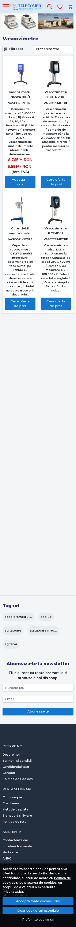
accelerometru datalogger (26, 617)
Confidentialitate (16, 767)
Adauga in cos (20, 181)
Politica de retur (15, 822)
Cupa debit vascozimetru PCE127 (20, 231)
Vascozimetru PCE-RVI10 (56, 94)
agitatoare (13, 630)
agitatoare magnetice (47, 630)
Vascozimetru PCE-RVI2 (56, 230)
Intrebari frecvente (17, 846)
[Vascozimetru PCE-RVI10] (56, 74)
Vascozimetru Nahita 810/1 (20, 94)
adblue (46, 617)
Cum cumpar (12, 797)
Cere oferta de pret (55, 181)
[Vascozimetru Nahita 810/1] (20, 74)
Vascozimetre (20, 103)
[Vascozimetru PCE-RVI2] (56, 210)
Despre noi (11, 754)
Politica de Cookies (18, 779)
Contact (9, 773)
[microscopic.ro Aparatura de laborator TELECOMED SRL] (26, 6)
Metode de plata (15, 809)
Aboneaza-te (38, 711)
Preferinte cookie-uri (38, 920)
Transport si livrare (17, 815)
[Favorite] (60, 7)
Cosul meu (11, 803)
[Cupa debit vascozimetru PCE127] (20, 210)
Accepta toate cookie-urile (38, 901)
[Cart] (70, 7)
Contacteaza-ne (15, 840)
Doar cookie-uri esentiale (38, 910)
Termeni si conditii (17, 761)
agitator (11, 644)
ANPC (7, 858)
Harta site (10, 852)
